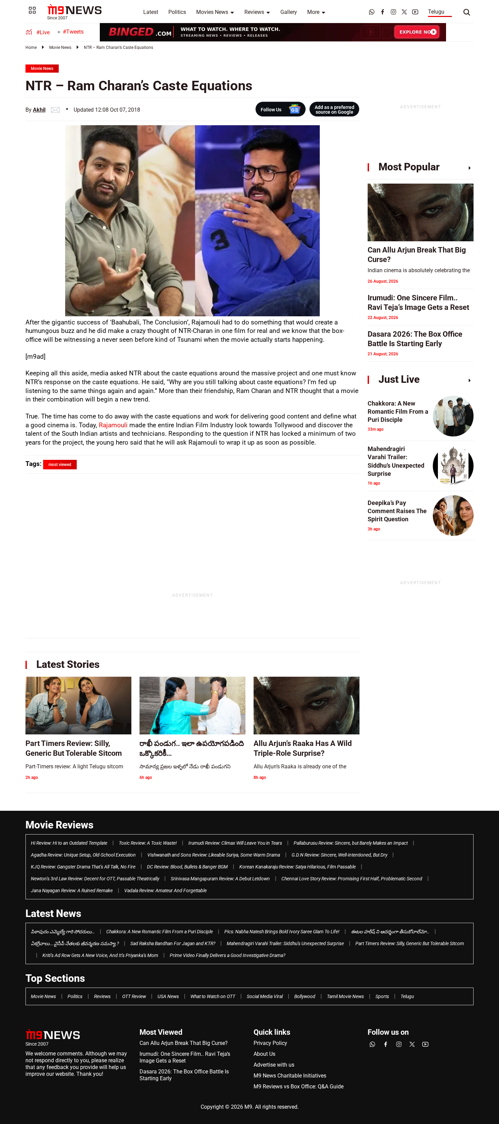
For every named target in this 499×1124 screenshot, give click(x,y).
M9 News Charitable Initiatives (290, 1075)
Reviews (254, 12)
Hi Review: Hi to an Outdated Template (69, 843)
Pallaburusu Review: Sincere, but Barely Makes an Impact (351, 843)
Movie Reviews (59, 825)
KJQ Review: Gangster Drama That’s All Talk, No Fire (83, 866)
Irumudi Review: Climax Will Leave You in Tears (235, 843)
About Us (264, 1054)
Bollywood (304, 996)
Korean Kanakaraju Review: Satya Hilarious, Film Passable (297, 866)
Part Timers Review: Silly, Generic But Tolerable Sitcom (409, 943)
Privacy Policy (270, 1043)
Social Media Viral (265, 996)
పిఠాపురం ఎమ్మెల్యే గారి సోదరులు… (63, 931)
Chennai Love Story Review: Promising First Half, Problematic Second (351, 878)
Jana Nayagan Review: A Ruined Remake (72, 890)
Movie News (60, 47)
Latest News (53, 913)
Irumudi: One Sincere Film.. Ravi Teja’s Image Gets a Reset (185, 1057)
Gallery (288, 12)
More (313, 12)
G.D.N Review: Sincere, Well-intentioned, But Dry (339, 855)
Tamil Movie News (345, 996)
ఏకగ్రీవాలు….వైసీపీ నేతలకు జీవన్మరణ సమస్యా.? (75, 943)
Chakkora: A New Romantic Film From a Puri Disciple (159, 931)
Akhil (39, 110)
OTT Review (134, 996)
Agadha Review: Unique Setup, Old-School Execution (83, 855)
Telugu (436, 11)
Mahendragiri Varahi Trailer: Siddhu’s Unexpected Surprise (285, 943)
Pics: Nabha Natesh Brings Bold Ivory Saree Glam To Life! (281, 931)
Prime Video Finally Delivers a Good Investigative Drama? (227, 955)
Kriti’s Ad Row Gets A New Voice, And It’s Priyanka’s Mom (100, 955)
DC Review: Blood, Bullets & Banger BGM (187, 866)
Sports (382, 996)
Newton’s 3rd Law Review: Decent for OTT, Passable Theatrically (95, 878)
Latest (150, 12)
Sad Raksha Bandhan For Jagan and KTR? (172, 943)
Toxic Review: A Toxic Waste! (148, 843)
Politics (177, 12)
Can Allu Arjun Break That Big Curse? (184, 1043)
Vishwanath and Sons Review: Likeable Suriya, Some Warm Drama (213, 855)
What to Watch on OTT (212, 996)
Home (31, 47)
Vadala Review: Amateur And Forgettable (165, 890)
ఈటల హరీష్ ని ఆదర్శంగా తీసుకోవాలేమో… (390, 931)
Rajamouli (113, 425)
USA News (168, 996)
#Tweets (73, 32)
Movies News (212, 12)
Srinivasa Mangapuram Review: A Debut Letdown (220, 878)
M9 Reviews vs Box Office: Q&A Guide (299, 1086)
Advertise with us (274, 1065)
